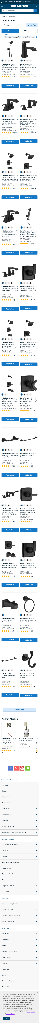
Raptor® (4, 975)
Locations (5, 856)
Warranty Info (6, 868)
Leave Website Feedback (10, 844)
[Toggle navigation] (2, 6)
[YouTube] (22, 768)
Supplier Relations (8, 921)
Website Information (8, 880)
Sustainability (6, 814)
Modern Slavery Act (8, 826)
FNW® (4, 945)
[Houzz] (27, 768)
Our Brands (5, 928)
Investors (5, 820)
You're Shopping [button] (17, 1)
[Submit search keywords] (35, 10)
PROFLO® (5, 963)
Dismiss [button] (7, 1018)
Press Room (6, 803)
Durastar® (5, 940)
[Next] (35, 37)
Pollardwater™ (6, 957)
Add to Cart (10, 86)
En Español (5, 892)
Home (3, 16)
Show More (19, 710)
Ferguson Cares (7, 797)
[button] (37, 993)
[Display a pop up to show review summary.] (17, 77)
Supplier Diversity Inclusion (11, 915)
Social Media (6, 809)
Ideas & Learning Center (10, 904)
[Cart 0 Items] (37, 6)
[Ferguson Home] (19, 6)
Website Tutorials (7, 874)
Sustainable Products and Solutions (14, 832)
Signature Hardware (8, 981)
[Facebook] (10, 768)
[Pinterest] (16, 768)
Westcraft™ (5, 987)
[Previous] (3, 37)
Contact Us (5, 850)
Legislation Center (8, 910)
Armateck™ (5, 934)
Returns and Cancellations (10, 862)
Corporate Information (9, 780)
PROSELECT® (6, 969)
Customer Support (7, 839)
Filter (10, 31)
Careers (4, 791)
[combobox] (19, 10)
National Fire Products (9, 951)
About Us (5, 785)
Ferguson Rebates (8, 886)
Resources (5, 899)
